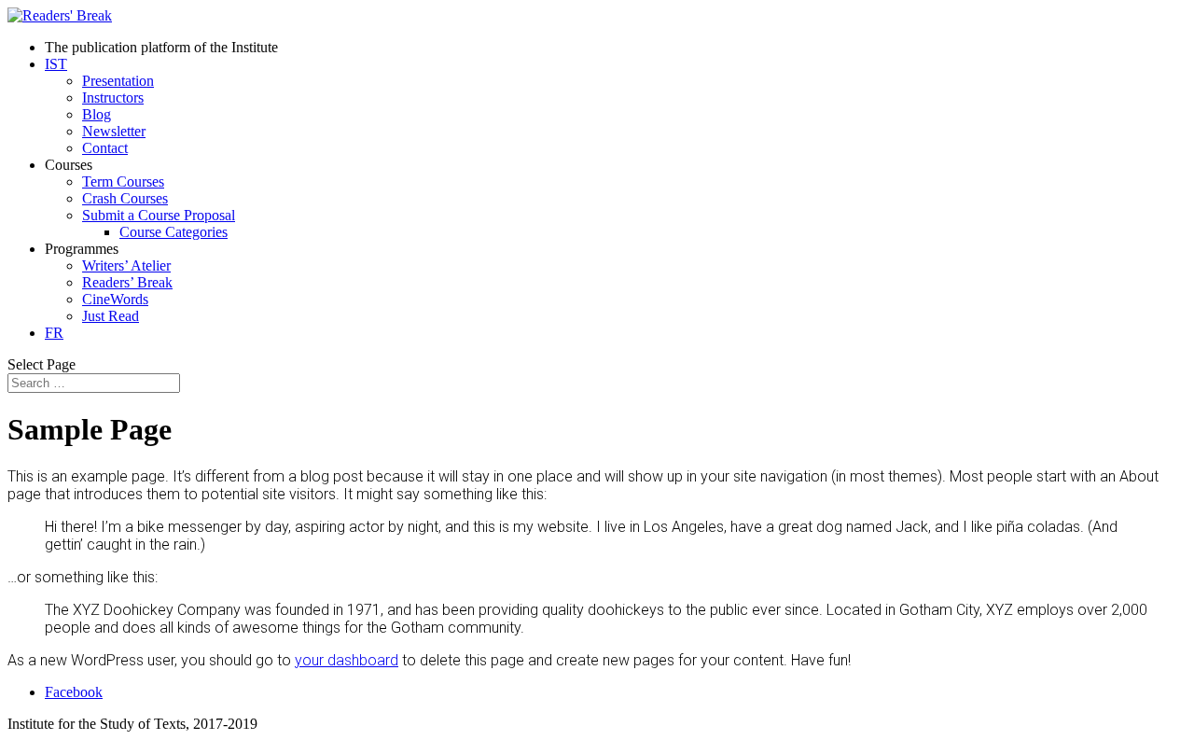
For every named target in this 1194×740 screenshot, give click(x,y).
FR (54, 333)
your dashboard (346, 660)
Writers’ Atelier (126, 265)
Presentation (118, 81)
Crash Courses (125, 198)
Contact (105, 148)
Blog (96, 114)
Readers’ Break (127, 282)
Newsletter (114, 131)
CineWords (115, 299)
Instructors (113, 97)
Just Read (110, 316)
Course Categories (173, 232)
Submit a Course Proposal (158, 215)
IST (56, 64)
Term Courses (123, 181)
